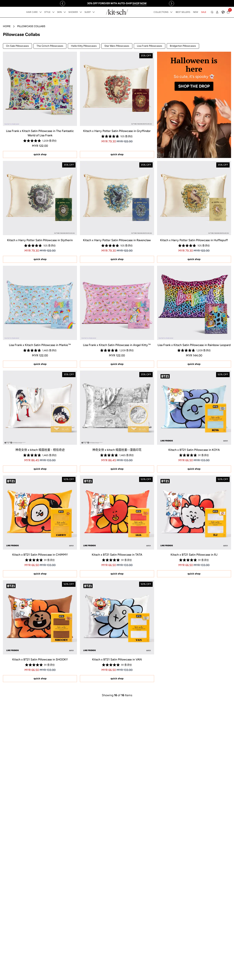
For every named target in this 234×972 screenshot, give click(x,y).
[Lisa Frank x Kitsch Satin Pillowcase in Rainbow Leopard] (194, 303)
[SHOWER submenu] (81, 12)
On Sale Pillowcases (17, 45)
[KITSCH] (117, 12)
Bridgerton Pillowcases (183, 45)
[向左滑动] (62, 3)
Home (7, 26)
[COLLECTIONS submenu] (171, 12)
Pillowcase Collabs (31, 26)
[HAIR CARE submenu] (40, 12)
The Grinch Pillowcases (50, 45)
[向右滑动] (171, 3)
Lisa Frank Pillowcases (149, 45)
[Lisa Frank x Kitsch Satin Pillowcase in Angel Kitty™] (117, 303)
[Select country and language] (223, 12)
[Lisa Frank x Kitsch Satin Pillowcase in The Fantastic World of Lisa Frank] (40, 89)
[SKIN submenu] (65, 12)
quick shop (40, 154)
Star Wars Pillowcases (116, 45)
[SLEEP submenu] (93, 12)
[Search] (212, 12)
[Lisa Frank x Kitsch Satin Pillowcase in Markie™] (40, 303)
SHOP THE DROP (194, 86)
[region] (117, 3)
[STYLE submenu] (53, 12)
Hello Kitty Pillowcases (84, 45)
